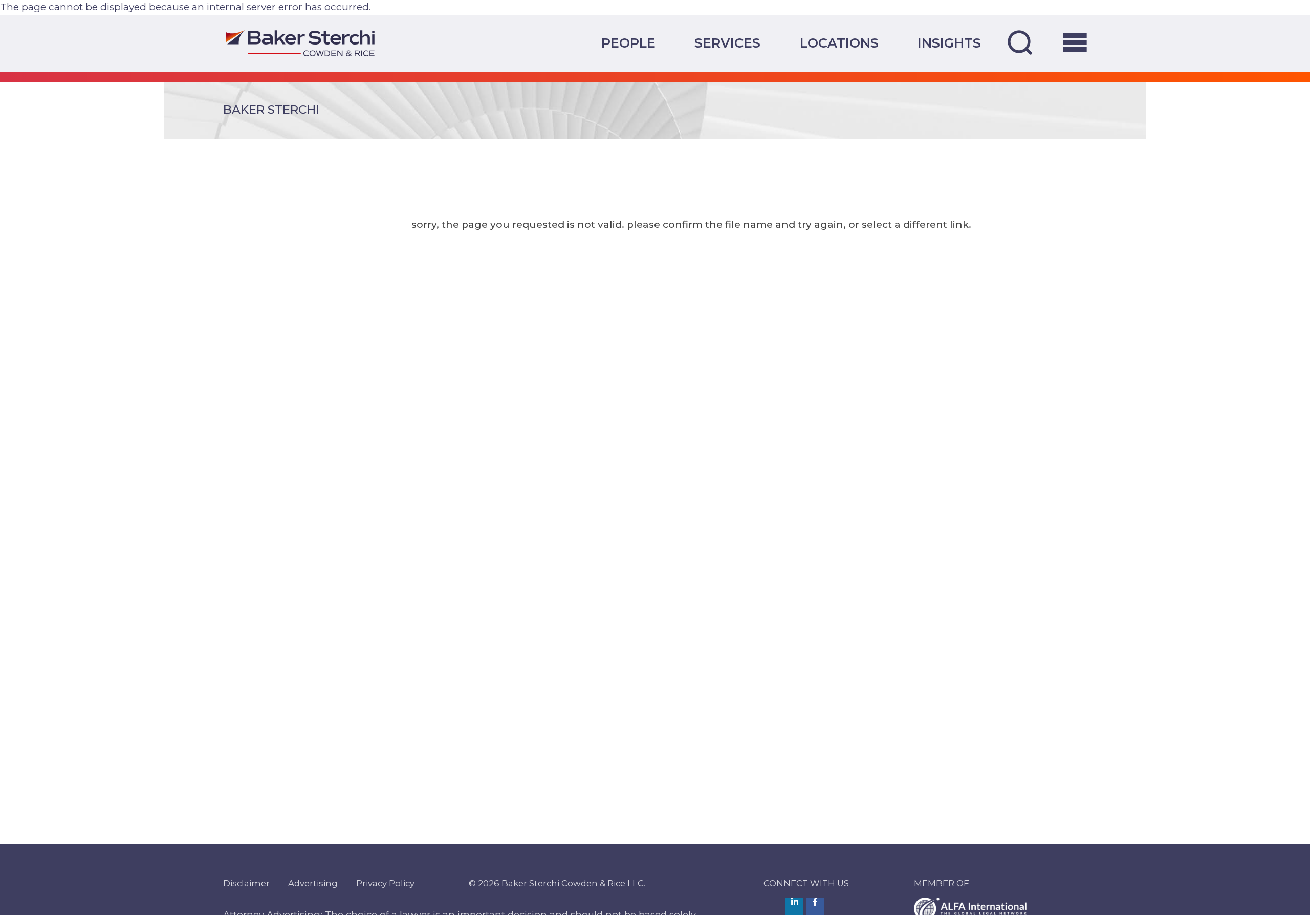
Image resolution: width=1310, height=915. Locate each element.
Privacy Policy (385, 883)
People (628, 43)
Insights (949, 43)
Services (727, 43)
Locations (839, 43)
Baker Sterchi (271, 109)
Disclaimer (246, 883)
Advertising (313, 883)
